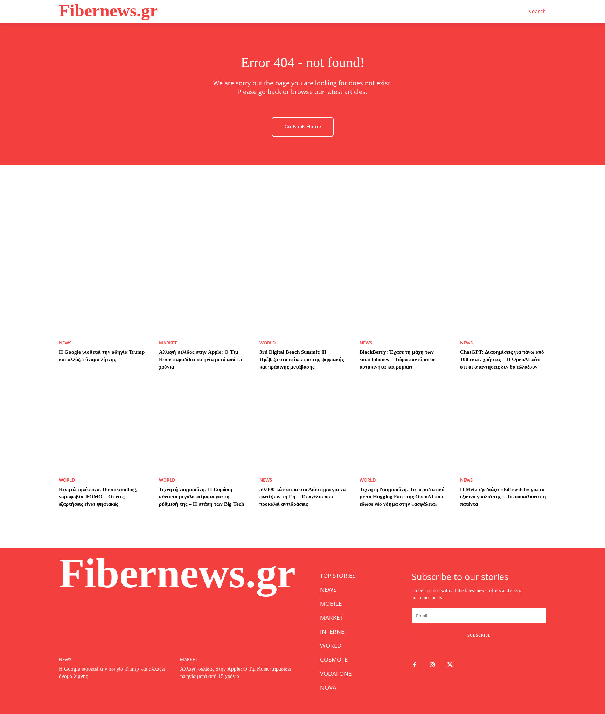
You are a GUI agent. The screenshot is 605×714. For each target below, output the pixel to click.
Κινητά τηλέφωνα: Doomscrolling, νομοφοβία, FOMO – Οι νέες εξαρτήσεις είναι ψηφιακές (98, 496)
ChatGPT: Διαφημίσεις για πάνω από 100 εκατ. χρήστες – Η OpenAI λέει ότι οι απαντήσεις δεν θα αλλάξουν (502, 359)
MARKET (168, 343)
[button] (537, 11)
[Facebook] (415, 665)
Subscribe (479, 635)
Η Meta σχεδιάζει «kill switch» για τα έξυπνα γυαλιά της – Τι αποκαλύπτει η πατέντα (503, 496)
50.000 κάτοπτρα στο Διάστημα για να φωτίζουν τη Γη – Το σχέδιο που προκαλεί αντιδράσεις (302, 496)
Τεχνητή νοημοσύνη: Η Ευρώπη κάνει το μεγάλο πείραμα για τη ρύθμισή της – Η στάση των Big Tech (201, 496)
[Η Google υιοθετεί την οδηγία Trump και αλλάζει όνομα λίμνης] (102, 290)
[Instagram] (432, 665)
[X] (450, 665)
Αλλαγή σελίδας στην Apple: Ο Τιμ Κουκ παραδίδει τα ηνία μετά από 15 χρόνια (200, 359)
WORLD (267, 343)
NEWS (65, 343)
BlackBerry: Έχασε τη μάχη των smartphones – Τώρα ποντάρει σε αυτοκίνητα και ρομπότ (397, 359)
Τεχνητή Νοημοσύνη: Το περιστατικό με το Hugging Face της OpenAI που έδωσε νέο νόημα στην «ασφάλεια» (402, 496)
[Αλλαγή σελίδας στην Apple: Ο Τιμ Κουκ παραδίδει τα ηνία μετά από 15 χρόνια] (202, 290)
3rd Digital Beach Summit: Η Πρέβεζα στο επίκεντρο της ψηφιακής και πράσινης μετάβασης (301, 359)
